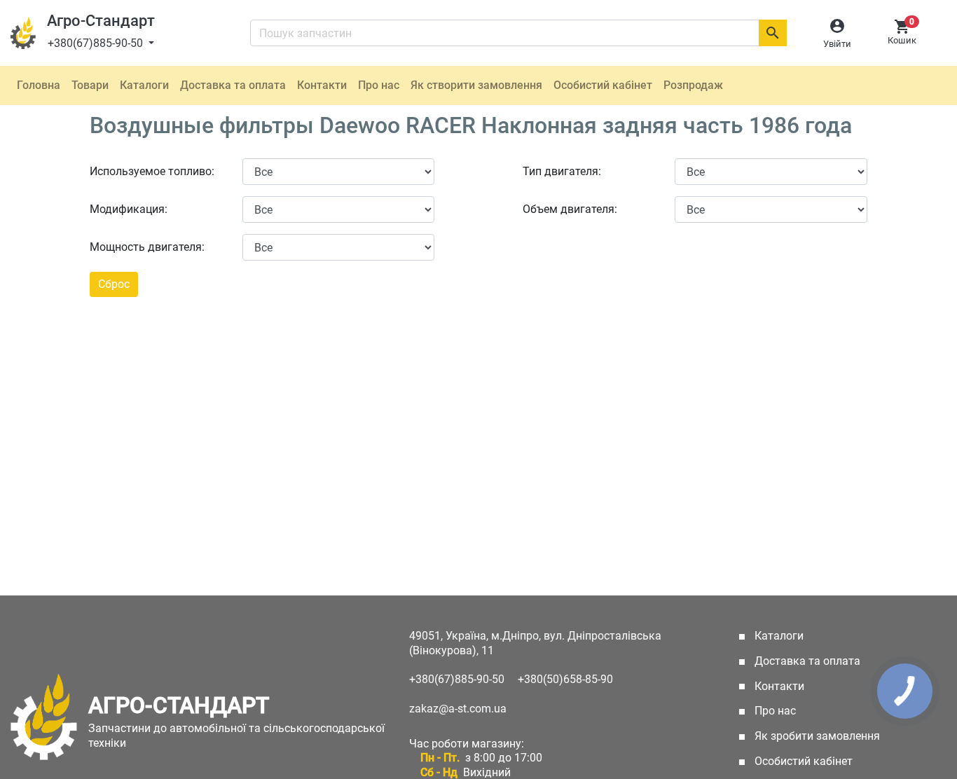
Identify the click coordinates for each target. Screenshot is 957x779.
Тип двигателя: (562, 171)
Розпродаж (693, 85)
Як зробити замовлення (816, 736)
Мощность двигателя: (147, 247)
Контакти (322, 85)
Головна (38, 85)
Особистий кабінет (602, 85)
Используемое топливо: (152, 171)
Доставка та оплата (233, 85)
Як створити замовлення (476, 85)
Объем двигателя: (570, 209)
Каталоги (144, 85)
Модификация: (128, 209)
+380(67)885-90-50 (97, 43)
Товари (90, 85)
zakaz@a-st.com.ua (458, 708)
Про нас (378, 85)
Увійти (837, 43)
